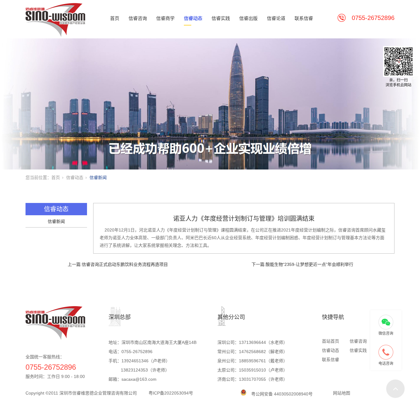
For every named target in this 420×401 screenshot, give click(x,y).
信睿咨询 (138, 18)
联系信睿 (304, 18)
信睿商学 (165, 18)
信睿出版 (248, 18)
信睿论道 (276, 18)
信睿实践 (221, 18)
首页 (114, 18)
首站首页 (330, 341)
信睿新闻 (98, 177)
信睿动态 (193, 18)
